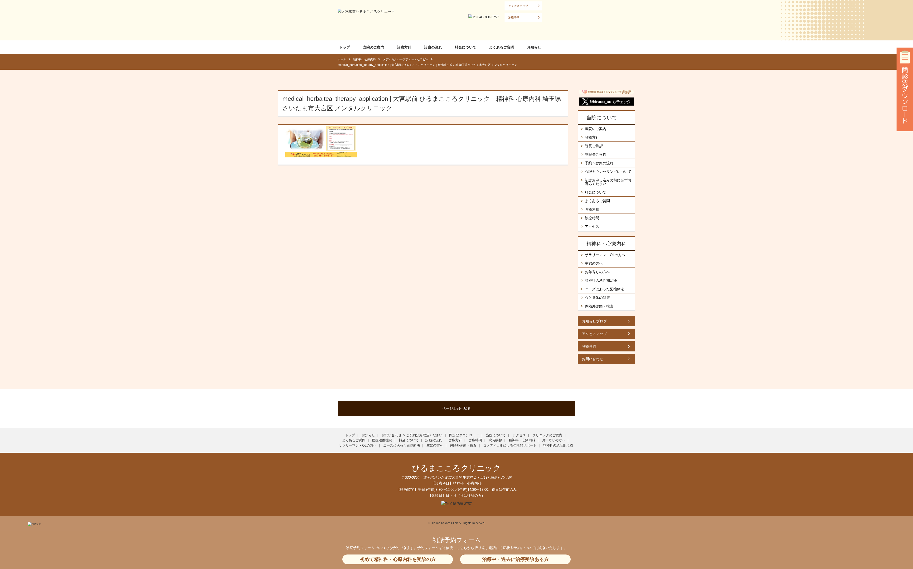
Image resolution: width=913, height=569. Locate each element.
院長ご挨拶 (594, 146)
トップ (344, 47)
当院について (601, 117)
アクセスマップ (518, 6)
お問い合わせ (592, 359)
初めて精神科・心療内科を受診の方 (398, 559)
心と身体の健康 (597, 298)
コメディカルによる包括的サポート (509, 445)
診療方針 (404, 47)
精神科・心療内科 (606, 243)
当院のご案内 (373, 47)
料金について (465, 47)
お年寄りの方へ (597, 272)
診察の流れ (433, 47)
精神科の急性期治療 (601, 280)
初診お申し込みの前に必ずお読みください (608, 182)
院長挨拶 (495, 440)
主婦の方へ (594, 263)
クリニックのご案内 (547, 435)
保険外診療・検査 (599, 306)
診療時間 (514, 17)
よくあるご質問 (501, 47)
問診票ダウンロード (464, 435)
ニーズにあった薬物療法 (604, 289)
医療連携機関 (382, 440)
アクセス (592, 226)
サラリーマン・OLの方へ (605, 255)
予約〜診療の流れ (599, 163)
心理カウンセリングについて (608, 172)
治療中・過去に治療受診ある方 (515, 559)
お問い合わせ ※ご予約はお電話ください (412, 435)
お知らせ (534, 47)
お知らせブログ (594, 321)
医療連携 (592, 209)
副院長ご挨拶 (595, 154)
